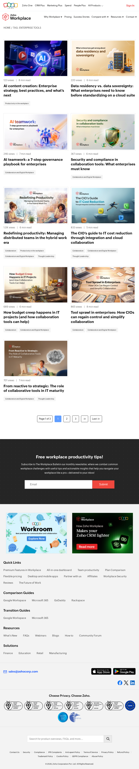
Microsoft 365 (40, 600)
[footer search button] (108, 738)
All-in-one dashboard (59, 570)
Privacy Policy (107, 752)
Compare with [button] (99, 17)
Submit (103, 484)
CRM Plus (40, 5)
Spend (68, 5)
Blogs (55, 635)
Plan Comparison (115, 570)
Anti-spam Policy (72, 752)
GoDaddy (60, 600)
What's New (10, 635)
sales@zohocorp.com (23, 671)
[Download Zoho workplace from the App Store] (101, 671)
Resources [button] (116, 17)
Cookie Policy (62, 756)
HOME (7, 27)
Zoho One (27, 5)
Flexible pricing (12, 576)
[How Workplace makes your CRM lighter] (102, 533)
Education (25, 653)
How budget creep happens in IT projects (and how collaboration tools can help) (31, 317)
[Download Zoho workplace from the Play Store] (124, 671)
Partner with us (72, 576)
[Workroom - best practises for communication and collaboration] (36, 533)
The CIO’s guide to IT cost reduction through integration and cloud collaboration (101, 238)
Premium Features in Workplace (22, 570)
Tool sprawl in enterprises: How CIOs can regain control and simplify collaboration (102, 317)
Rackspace (78, 600)
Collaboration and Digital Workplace (19, 173)
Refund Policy (123, 752)
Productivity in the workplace (17, 103)
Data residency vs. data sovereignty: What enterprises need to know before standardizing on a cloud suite (103, 90)
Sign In (130, 5)
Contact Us (14, 752)
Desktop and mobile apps (43, 576)
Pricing (68, 17)
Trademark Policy (45, 756)
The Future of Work (30, 582)
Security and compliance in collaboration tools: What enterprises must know (103, 164)
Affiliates (92, 576)
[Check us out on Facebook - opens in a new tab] (119, 682)
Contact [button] (130, 17)
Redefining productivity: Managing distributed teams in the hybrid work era (35, 238)
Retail (40, 653)
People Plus (80, 5)
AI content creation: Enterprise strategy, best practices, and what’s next (34, 90)
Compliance (39, 752)
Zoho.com (10, 5)
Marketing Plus (54, 5)
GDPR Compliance (80, 756)
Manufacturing (58, 653)
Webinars (40, 635)
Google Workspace (14, 600)
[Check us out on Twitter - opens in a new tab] (126, 682)
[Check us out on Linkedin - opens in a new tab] (133, 682)
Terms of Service (91, 752)
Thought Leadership (46, 256)
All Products (94, 5)
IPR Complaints (55, 752)
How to (69, 635)
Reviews (8, 582)
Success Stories (82, 17)
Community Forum (90, 635)
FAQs (26, 635)
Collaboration (10, 251)
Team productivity (88, 570)
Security (26, 752)
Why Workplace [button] (52, 17)
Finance (8, 653)
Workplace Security (115, 576)
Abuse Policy (97, 756)
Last (94, 418)
